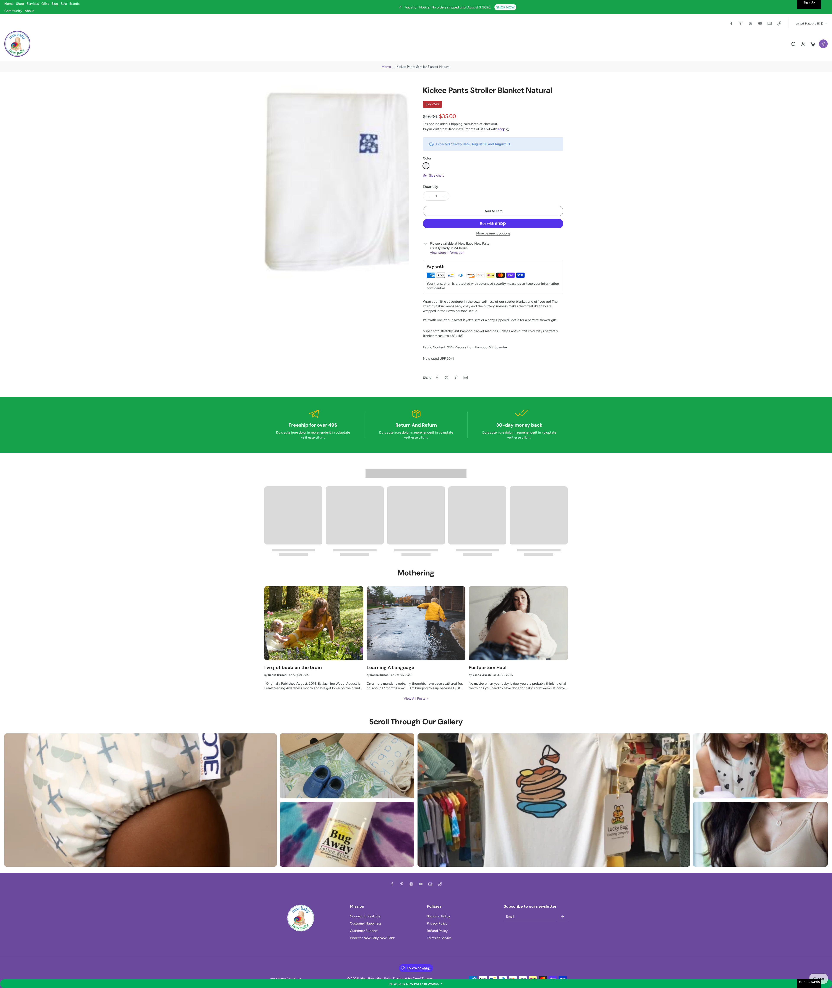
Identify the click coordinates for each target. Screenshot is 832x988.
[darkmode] (823, 43)
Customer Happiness (365, 923)
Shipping (456, 124)
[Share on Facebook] (437, 377)
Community (13, 11)
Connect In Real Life (365, 916)
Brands (74, 4)
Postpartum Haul (488, 668)
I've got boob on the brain (293, 668)
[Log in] (803, 44)
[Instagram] (750, 23)
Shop (20, 4)
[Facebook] (731, 23)
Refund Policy (437, 931)
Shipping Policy (438, 916)
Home (8, 4)
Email (510, 917)
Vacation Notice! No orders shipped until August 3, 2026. (448, 7)
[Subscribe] (562, 916)
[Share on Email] (465, 377)
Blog (55, 4)
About (29, 11)
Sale (64, 4)
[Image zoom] (336, 181)
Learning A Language (390, 668)
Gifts (45, 4)
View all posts (414, 698)
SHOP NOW (505, 7)
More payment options (493, 233)
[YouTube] (760, 23)
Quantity (430, 186)
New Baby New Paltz (376, 979)
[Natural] (426, 166)
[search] (793, 43)
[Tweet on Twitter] (446, 377)
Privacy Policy (437, 923)
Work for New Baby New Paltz (372, 938)
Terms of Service (439, 938)
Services (32, 4)
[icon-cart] (812, 43)
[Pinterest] (741, 23)
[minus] (427, 196)
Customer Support (364, 931)
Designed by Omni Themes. (413, 979)
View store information (447, 252)
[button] (416, 983)
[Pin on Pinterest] (456, 377)
